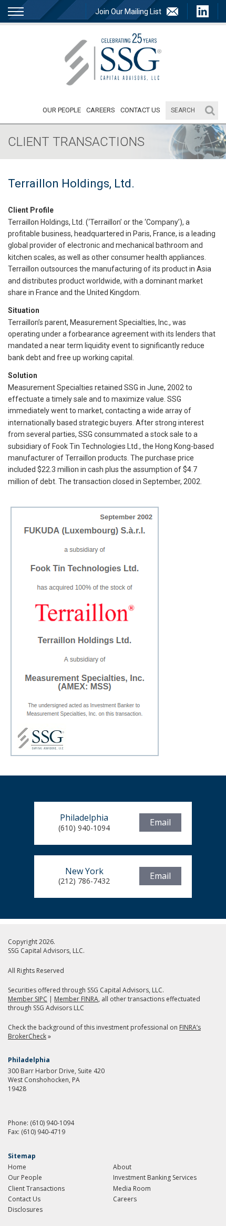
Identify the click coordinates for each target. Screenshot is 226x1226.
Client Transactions (36, 1188)
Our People (62, 110)
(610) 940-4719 (43, 1131)
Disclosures (25, 1209)
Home (17, 1166)
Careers (100, 110)
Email (160, 822)
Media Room (132, 1188)
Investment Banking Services (155, 1177)
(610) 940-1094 (52, 1122)
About (122, 1166)
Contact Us (140, 110)
